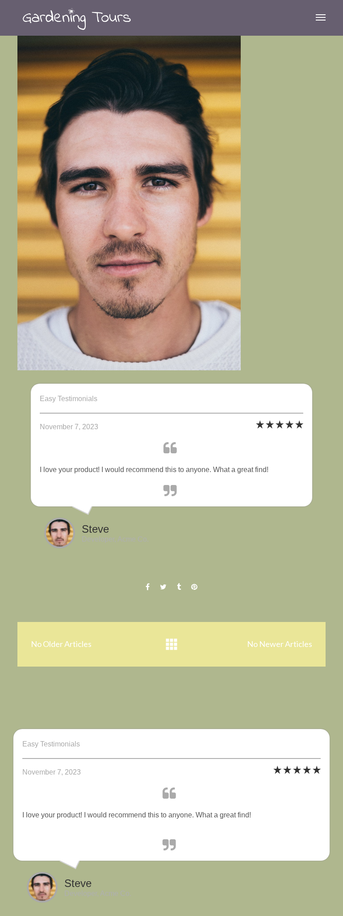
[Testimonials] (171, 644)
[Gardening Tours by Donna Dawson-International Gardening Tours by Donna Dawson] (76, 18)
